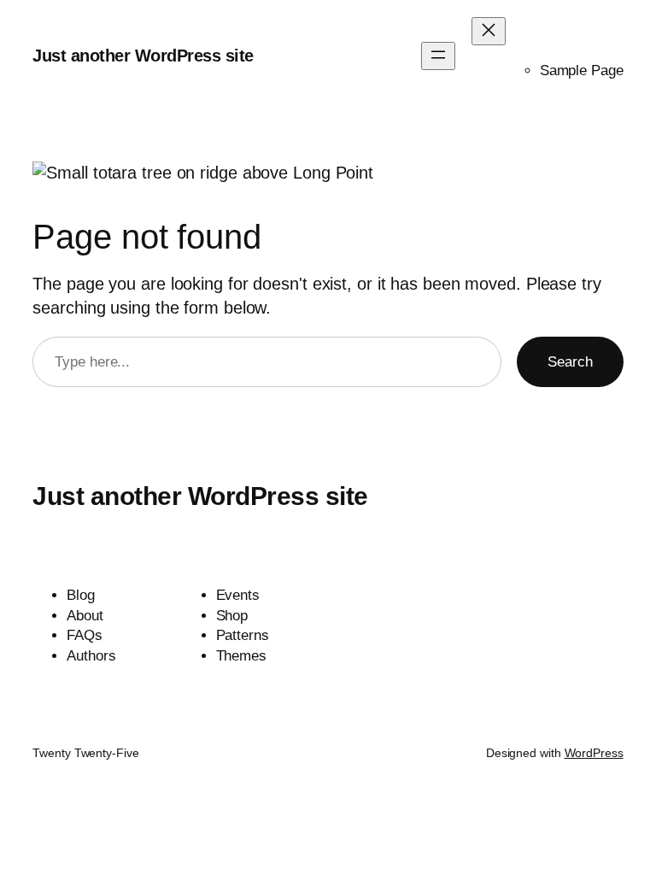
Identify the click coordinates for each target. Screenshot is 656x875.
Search (570, 362)
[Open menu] (438, 56)
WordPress (594, 753)
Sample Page (582, 70)
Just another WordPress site (143, 55)
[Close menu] (489, 31)
